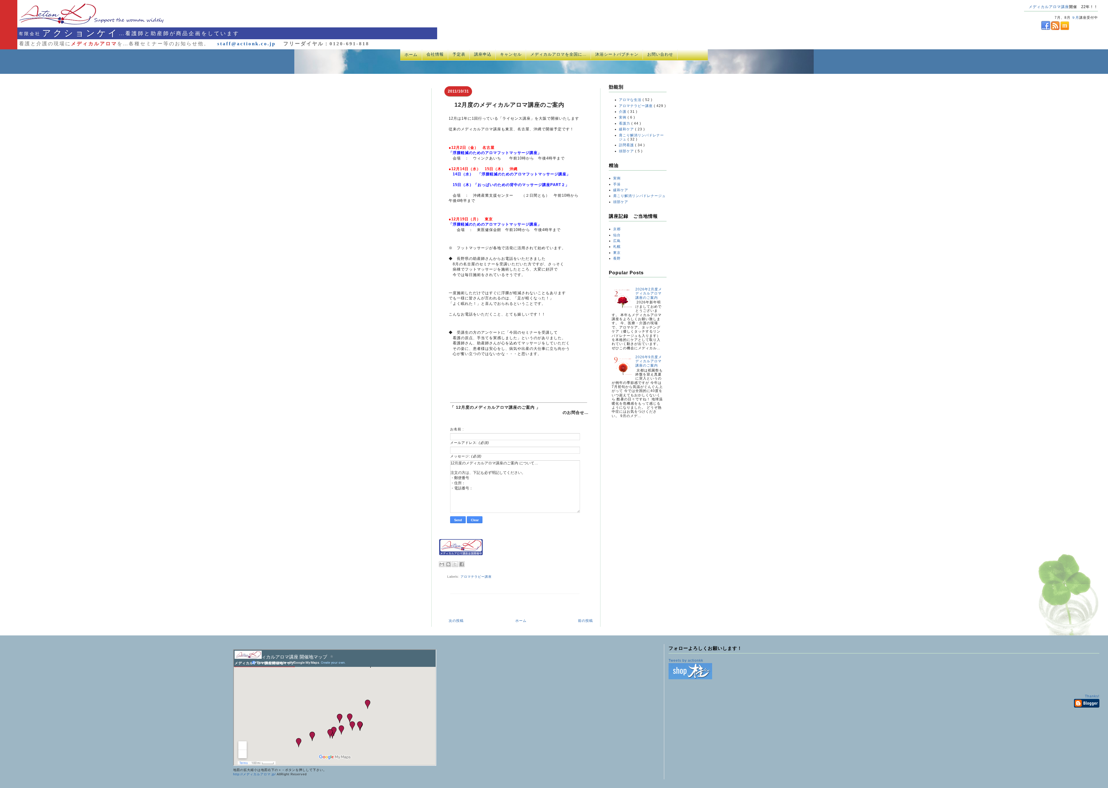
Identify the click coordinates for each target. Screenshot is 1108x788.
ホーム (411, 54)
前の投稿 (585, 621)
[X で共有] (455, 564)
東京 (617, 253)
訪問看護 (627, 145)
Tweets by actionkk (686, 660)
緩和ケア (627, 129)
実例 (623, 117)
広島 (617, 241)
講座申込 (482, 54)
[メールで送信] (442, 564)
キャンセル (511, 54)
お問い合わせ (660, 54)
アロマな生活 (631, 100)
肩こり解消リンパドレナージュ (639, 196)
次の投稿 (456, 621)
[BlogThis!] (448, 564)
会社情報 (435, 54)
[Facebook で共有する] (462, 564)
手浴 (617, 184)
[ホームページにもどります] (84, 24)
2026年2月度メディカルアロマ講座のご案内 (648, 293)
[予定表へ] (248, 658)
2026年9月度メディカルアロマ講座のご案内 (648, 361)
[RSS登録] (1055, 29)
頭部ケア (627, 151)
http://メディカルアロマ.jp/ (254, 774)
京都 (617, 229)
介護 (623, 112)
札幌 (617, 247)
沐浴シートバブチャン (617, 54)
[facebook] (1037, 29)
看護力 (625, 123)
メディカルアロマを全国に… (558, 54)
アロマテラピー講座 (476, 576)
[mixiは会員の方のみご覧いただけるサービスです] (1064, 29)
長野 (617, 258)
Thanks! (1092, 696)
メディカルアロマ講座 (1049, 7)
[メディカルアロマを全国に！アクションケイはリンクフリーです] (461, 554)
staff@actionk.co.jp (246, 43)
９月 (1075, 18)
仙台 (617, 235)
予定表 (458, 54)
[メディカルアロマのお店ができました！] (690, 678)
